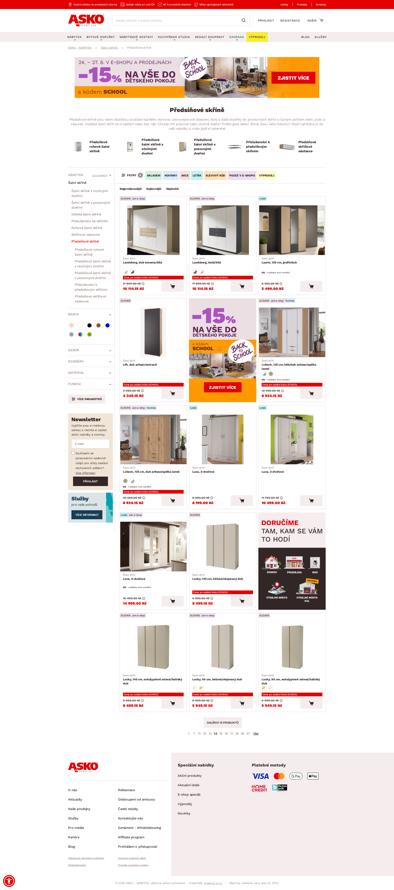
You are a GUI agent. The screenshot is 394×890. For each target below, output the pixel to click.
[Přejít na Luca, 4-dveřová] (153, 546)
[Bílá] (80, 325)
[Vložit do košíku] (172, 286)
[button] (9, 881)
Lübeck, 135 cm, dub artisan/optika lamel (151, 469)
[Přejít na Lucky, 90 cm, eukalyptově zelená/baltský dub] (292, 647)
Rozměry (76, 361)
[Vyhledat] (244, 20)
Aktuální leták (188, 785)
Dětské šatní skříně (86, 214)
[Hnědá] (98, 325)
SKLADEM (153, 175)
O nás (72, 790)
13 (210, 734)
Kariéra (73, 837)
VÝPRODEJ (266, 175)
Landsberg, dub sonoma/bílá (142, 260)
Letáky (284, 4)
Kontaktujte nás (130, 818)
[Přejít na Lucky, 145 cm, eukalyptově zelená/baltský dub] (153, 647)
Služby (321, 37)
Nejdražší (172, 188)
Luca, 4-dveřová (134, 576)
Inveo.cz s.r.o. (213, 883)
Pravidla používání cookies (133, 865)
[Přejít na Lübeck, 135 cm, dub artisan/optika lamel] (153, 439)
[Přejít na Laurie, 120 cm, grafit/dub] (292, 230)
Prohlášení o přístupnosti (137, 847)
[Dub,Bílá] (125, 271)
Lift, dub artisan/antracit (140, 362)
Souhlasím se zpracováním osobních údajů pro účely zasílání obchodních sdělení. (92, 461)
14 (215, 733)
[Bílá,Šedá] (132, 271)
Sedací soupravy (209, 37)
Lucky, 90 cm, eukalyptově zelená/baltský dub (291, 679)
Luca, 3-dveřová (273, 469)
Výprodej (184, 804)
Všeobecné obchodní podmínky (86, 858)
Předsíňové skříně (85, 241)
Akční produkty (190, 776)
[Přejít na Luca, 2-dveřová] (222, 439)
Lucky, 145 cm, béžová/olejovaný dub (217, 576)
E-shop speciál (189, 794)
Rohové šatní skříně (86, 228)
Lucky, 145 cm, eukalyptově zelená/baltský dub (152, 679)
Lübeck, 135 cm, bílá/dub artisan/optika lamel (289, 364)
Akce (185, 175)
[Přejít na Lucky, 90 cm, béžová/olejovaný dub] (222, 647)
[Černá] (89, 325)
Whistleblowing (77, 865)
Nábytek (75, 175)
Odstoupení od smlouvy (136, 799)
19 (237, 734)
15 (220, 734)
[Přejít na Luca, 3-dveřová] (292, 439)
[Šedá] (71, 334)
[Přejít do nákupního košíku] (315, 20)
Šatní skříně (77, 183)
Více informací (85, 473)
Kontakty (321, 4)
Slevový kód (215, 175)
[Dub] (270, 373)
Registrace (290, 20)
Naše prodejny (79, 809)
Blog (305, 37)
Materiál (76, 373)
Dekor (73, 350)
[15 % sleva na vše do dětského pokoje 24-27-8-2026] (197, 97)
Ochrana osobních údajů (132, 858)
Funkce (74, 384)
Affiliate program (131, 837)
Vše (256, 734)
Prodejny (302, 4)
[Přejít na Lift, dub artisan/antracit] (153, 332)
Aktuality (75, 799)
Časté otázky (128, 809)
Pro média (76, 828)
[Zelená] (89, 334)
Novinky (171, 175)
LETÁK (197, 175)
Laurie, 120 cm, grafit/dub (279, 260)
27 (248, 734)
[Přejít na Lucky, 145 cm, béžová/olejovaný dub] (222, 546)
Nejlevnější (153, 188)
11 (199, 734)
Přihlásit (266, 20)
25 (242, 734)
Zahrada (236, 37)
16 (226, 734)
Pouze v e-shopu (242, 175)
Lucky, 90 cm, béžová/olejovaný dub (217, 677)
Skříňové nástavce (85, 235)
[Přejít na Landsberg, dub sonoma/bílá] (153, 230)
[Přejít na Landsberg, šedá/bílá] (222, 230)
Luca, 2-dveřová (203, 469)
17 (231, 734)
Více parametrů (89, 399)
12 (204, 734)
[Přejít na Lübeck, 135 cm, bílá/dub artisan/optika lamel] (292, 332)
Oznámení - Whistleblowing (139, 828)
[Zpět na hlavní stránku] (86, 20)
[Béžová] (71, 325)
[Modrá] (107, 325)
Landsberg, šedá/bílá (206, 260)
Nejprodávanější (130, 188)
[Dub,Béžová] (194, 688)
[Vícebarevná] (80, 334)
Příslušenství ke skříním (89, 221)
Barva (73, 314)
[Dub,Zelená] (201, 688)
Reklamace (126, 790)
